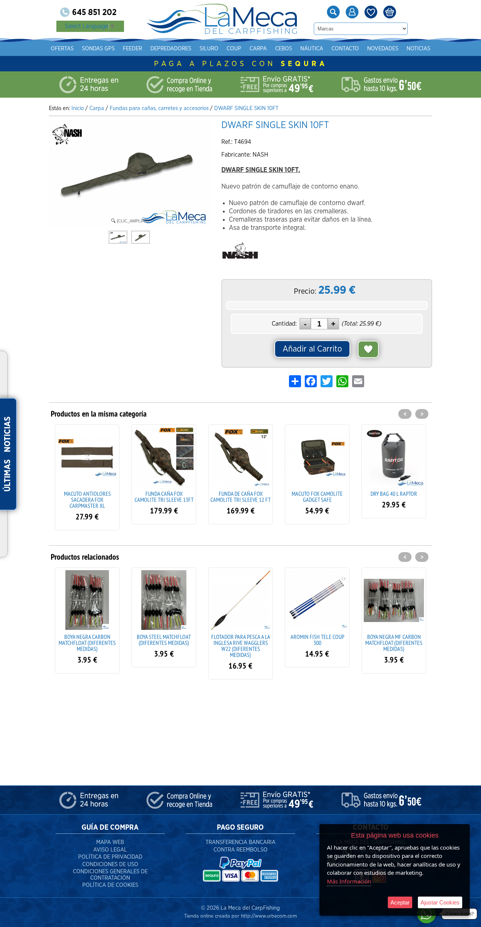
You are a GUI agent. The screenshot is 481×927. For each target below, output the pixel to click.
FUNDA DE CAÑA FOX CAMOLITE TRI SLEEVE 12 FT (240, 496)
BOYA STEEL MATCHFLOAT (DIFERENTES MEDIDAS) (164, 639)
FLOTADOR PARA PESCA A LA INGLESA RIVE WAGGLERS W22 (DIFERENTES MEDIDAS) (240, 645)
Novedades (382, 48)
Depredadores (170, 48)
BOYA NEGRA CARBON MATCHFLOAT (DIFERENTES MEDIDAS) (87, 642)
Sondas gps (98, 48)
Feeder (132, 48)
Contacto (345, 48)
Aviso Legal (110, 850)
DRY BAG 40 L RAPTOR (394, 493)
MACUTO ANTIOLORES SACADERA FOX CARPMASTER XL (87, 499)
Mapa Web (110, 842)
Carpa (258, 48)
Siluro (209, 48)
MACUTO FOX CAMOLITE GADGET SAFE (317, 496)
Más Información (349, 881)
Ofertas (62, 48)
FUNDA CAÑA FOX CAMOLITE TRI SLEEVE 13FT (164, 496)
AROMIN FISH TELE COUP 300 (317, 639)
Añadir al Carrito (312, 349)
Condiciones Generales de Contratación (110, 875)
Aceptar (400, 902)
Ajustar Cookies (440, 902)
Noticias (418, 48)
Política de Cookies (110, 885)
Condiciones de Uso (110, 864)
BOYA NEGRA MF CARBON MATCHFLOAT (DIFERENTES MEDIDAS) (393, 642)
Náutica (311, 48)
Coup (234, 48)
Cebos (283, 48)
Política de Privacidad (110, 857)
